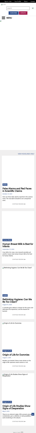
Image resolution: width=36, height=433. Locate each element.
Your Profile (17, 1)
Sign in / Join (8, 1)
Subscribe (13, 13)
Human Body (7, 240)
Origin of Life (7, 351)
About (26, 1)
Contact (33, 1)
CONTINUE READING (18, 204)
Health (5, 295)
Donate (23, 13)
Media (5, 184)
